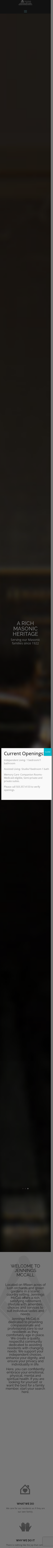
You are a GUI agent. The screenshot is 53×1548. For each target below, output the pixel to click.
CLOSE (47, 752)
